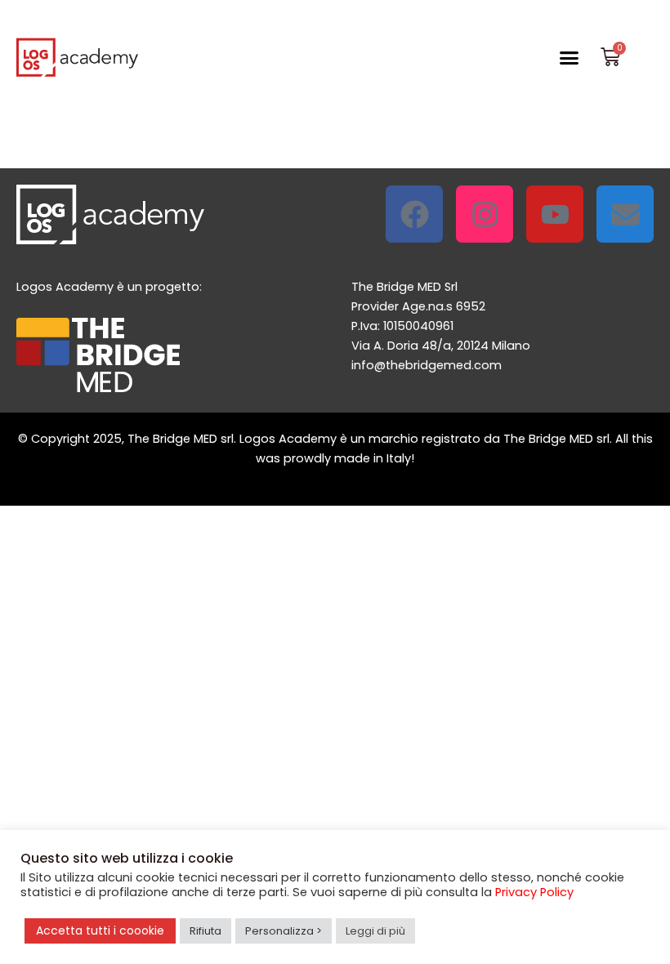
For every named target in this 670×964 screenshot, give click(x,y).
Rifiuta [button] (205, 931)
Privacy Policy (534, 892)
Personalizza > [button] (283, 931)
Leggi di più (375, 931)
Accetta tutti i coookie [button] (100, 930)
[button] (569, 57)
